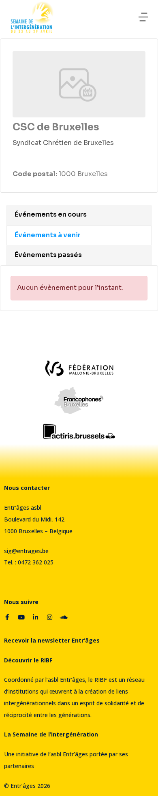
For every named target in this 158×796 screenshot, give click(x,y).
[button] (143, 17)
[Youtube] (21, 617)
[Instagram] (49, 617)
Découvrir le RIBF (28, 660)
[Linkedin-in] (35, 617)
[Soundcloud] (64, 617)
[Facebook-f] (7, 617)
